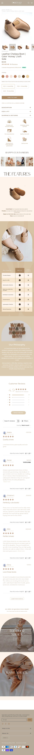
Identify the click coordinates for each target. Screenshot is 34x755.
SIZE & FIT (5, 111)
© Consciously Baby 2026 (8, 742)
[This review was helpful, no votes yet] (26, 453)
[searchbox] (10, 421)
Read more (6, 482)
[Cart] (32, 3)
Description (7, 107)
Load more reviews (17, 599)
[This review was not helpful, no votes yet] (29, 453)
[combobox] (24, 425)
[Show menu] (2, 3)
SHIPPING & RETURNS (10, 115)
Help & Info (6, 728)
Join (29, 719)
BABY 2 (8, 9)
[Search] (28, 3)
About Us (5, 733)
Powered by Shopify (21, 742)
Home (3, 9)
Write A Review (18, 413)
